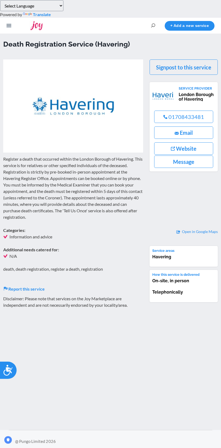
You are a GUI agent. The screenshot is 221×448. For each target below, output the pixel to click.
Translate (42, 14)
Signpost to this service (183, 67)
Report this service (26, 288)
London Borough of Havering (196, 97)
